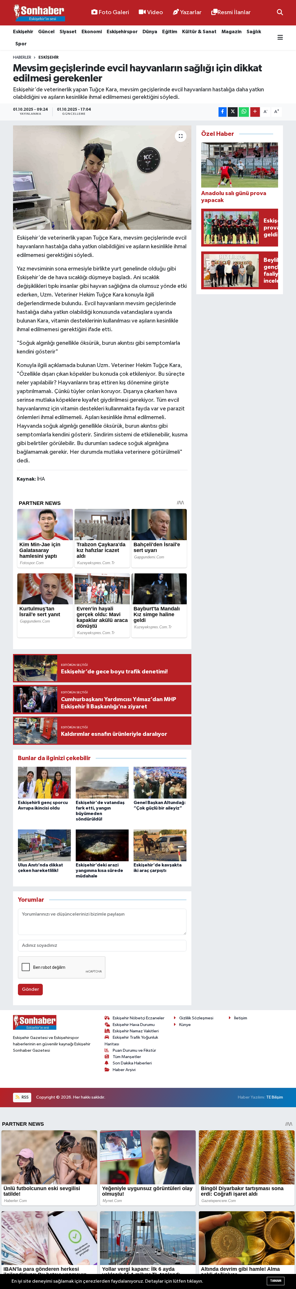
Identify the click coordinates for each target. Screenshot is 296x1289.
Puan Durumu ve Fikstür (134, 1050)
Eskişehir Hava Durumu (134, 1025)
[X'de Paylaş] (233, 112)
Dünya (150, 31)
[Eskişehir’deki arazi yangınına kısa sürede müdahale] (102, 845)
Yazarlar (190, 12)
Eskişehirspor (122, 31)
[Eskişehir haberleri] (39, 13)
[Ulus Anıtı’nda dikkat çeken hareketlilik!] (44, 845)
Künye (185, 1025)
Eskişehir (23, 31)
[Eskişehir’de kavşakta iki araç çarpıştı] (160, 845)
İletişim (240, 1018)
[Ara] (280, 12)
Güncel (46, 31)
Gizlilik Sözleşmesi (196, 1018)
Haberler (22, 57)
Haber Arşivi (124, 1070)
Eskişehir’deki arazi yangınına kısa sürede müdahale (99, 870)
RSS (25, 1097)
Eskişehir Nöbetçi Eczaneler (138, 1018)
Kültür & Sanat (199, 31)
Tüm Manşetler (127, 1057)
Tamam (275, 1280)
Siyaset (68, 31)
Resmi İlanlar (234, 12)
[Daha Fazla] (255, 112)
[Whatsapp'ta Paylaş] (244, 112)
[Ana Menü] (280, 38)
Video (155, 12)
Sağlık (254, 31)
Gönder (30, 989)
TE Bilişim (274, 1097)
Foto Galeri (114, 12)
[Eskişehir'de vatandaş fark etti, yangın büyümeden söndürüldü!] (102, 782)
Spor (21, 43)
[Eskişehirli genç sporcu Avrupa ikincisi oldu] (44, 782)
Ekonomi (92, 31)
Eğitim (169, 31)
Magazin (231, 31)
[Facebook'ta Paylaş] (223, 112)
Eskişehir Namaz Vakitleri (136, 1031)
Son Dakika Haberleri (132, 1063)
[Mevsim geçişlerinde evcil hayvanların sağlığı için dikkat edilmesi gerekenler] (102, 177)
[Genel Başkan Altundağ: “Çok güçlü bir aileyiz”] (160, 782)
